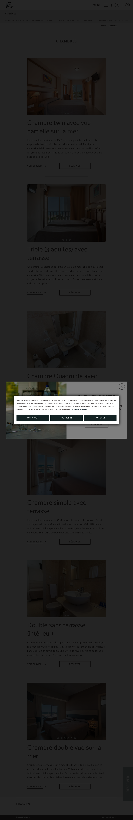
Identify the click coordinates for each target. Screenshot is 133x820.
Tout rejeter (66, 417)
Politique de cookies (79, 409)
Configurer (32, 417)
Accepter (100, 417)
